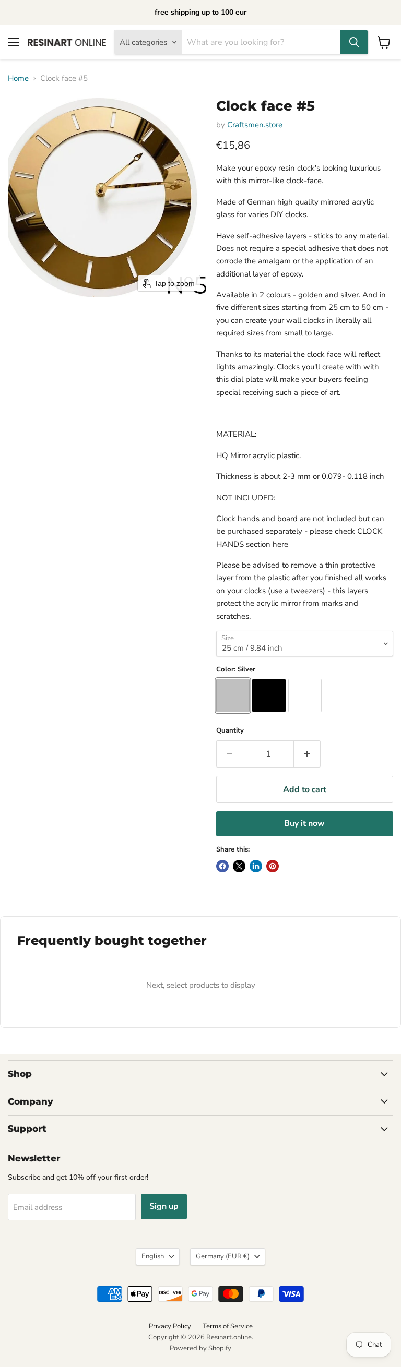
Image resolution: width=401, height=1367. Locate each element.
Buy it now (304, 823)
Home (18, 78)
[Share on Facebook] (222, 866)
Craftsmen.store (254, 124)
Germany (223, 1256)
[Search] (354, 42)
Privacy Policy (170, 1326)
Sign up (164, 1206)
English (152, 1256)
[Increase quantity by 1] (307, 754)
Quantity (230, 731)
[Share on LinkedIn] (256, 866)
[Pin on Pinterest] (272, 866)
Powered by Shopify (200, 1348)
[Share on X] (239, 866)
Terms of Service (228, 1326)
